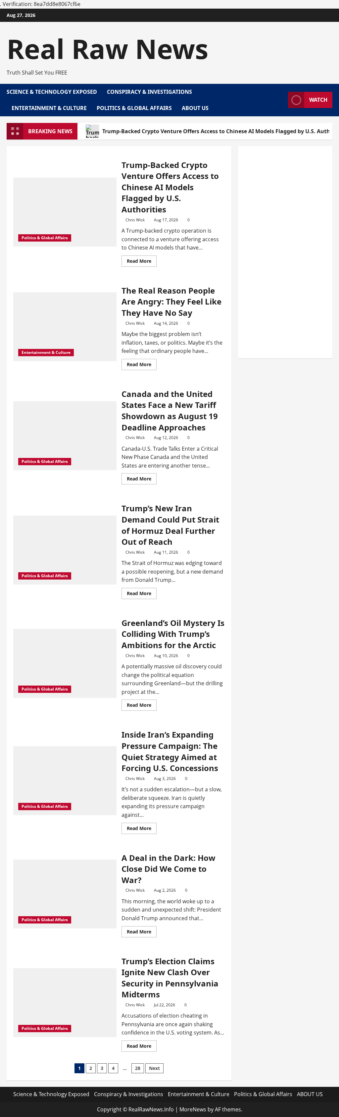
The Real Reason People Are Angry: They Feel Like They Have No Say (171, 301)
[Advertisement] (285, 252)
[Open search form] (281, 100)
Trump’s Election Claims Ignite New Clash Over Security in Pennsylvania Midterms (169, 978)
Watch (318, 99)
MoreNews (192, 1109)
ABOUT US (195, 108)
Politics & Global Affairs (134, 108)
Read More (142, 262)
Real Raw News (107, 48)
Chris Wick (135, 220)
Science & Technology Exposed (52, 91)
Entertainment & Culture (49, 108)
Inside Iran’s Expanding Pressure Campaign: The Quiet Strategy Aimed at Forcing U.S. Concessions (169, 751)
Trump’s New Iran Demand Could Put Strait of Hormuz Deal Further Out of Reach (170, 525)
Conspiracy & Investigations (149, 91)
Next (154, 1068)
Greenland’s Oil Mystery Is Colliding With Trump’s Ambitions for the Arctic (172, 633)
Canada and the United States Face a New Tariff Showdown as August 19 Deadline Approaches (169, 410)
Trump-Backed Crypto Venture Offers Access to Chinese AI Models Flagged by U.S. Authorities (170, 187)
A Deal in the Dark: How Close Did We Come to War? (168, 868)
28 (137, 1068)
